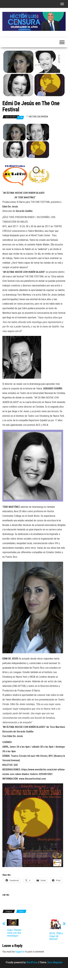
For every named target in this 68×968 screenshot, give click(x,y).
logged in (19, 951)
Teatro (21, 911)
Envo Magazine (54, 962)
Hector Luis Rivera (38, 116)
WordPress (31, 962)
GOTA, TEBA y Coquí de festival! (56, 936)
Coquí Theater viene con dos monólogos (14, 933)
